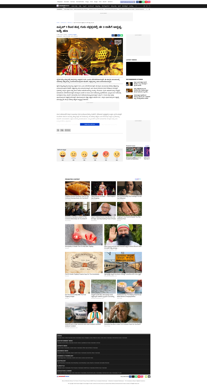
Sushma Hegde (72, 34)
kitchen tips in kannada (101, 367)
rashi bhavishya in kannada (63, 362)
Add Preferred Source (127, 2)
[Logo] (63, 6)
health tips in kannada (89, 367)
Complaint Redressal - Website (104, 380)
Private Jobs (71, 372)
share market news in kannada (78, 352)
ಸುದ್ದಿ (80, 6)
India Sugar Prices (68, 9)
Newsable (66, 1)
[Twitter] (140, 2)
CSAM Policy (93, 380)
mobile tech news (76, 357)
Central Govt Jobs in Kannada (110, 372)
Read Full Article (90, 124)
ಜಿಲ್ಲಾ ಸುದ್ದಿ (113, 6)
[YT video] (146, 2)
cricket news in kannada (76, 347)
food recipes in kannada (77, 367)
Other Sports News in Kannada (90, 347)
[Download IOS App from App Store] (149, 376)
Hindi (100, 1)
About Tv (72, 380)
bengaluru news (89, 337)
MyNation (110, 1)
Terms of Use (78, 380)
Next (149, 9)
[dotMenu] (136, 6)
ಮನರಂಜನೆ (91, 6)
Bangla (96, 1)
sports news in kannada (63, 347)
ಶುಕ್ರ (58, 130)
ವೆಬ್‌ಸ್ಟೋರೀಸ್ (105, 6)
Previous (147, 9)
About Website (65, 380)
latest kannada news (70, 337)
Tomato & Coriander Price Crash (126, 9)
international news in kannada (119, 337)
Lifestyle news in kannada (63, 367)
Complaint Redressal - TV (119, 380)
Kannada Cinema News (62, 342)
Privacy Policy (86, 380)
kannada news (60, 337)
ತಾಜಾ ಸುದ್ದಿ (74, 6)
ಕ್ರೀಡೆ (119, 6)
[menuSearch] (149, 6)
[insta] (149, 2)
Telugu (87, 1)
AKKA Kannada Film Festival (80, 9)
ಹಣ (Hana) (67, 130)
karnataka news (80, 337)
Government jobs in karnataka (94, 372)
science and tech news (87, 357)
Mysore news (96, 337)
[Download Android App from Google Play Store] (146, 376)
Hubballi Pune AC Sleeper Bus (96, 9)
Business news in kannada (63, 352)
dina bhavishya (74, 362)
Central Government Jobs (142, 9)
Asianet (63, 376)
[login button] (145, 6)
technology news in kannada (64, 357)
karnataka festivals (104, 362)
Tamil (91, 1)
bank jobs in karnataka (80, 372)
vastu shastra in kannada (93, 362)
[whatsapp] (143, 2)
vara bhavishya (82, 362)
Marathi (104, 1)
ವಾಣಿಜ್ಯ (131, 6)
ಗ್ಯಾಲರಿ (84, 6)
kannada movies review (75, 342)
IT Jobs (120, 372)
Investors (143, 380)
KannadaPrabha (80, 1)
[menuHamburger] (147, 6)
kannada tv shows (95, 342)
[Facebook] (137, 2)
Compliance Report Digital (133, 380)
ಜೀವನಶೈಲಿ (125, 6)
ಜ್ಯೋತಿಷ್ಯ (97, 6)
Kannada (72, 1)
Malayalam (60, 1)
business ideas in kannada (93, 352)
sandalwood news (86, 342)
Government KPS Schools (111, 9)
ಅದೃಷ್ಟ (62, 130)
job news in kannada (62, 372)
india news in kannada (106, 337)
